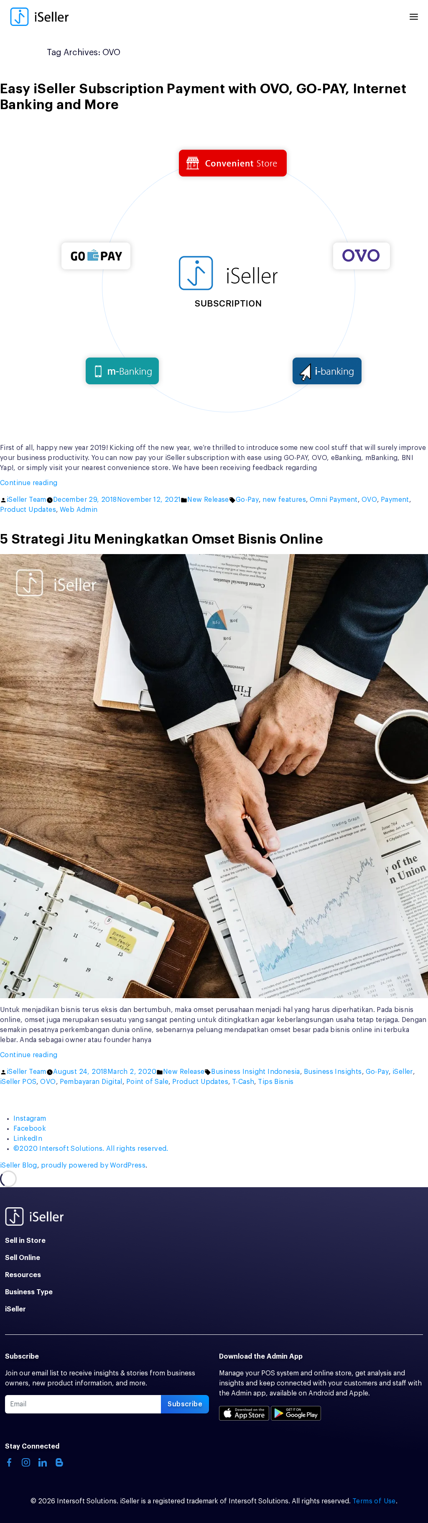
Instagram (29, 1118)
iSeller (402, 1071)
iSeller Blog (18, 1165)
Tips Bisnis (275, 1081)
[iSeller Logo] (39, 17)
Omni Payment (334, 499)
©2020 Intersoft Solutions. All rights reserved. (90, 1148)
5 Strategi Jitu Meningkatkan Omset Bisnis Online (161, 539)
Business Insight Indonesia (255, 1071)
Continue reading (50, 483)
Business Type (29, 1292)
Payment (395, 499)
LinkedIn (27, 1138)
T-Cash (243, 1081)
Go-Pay (247, 499)
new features (284, 499)
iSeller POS (18, 1081)
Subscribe (185, 1404)
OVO (369, 499)
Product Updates (28, 509)
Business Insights (333, 1071)
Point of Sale (147, 1081)
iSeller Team (26, 499)
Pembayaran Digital (91, 1081)
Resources (23, 1275)
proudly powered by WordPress (93, 1165)
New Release (208, 499)
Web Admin (79, 509)
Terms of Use (374, 1501)
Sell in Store (25, 1240)
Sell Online (22, 1258)
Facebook (29, 1128)
